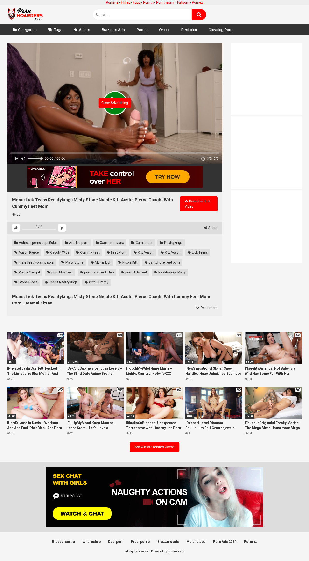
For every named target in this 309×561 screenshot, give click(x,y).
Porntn (148, 2)
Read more (209, 308)
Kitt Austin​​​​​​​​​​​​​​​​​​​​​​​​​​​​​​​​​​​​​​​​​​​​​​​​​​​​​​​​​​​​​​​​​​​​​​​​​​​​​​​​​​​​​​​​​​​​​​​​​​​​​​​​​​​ (145, 252)
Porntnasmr (165, 2)
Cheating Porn (220, 30)
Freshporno (140, 542)
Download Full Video (197, 203)
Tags (58, 30)
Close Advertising (114, 103)
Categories (27, 30)
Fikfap (125, 2)
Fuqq (136, 2)
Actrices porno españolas (37, 243)
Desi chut (189, 30)
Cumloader (144, 243)
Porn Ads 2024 (224, 542)
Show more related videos (155, 447)
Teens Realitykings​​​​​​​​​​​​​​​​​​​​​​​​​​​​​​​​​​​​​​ (62, 282)
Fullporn (183, 2)
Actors (84, 30)
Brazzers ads (168, 542)
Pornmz (112, 2)
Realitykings (173, 243)
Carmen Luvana (111, 243)
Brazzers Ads (113, 30)
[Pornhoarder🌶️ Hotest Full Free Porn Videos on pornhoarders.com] (25, 14)
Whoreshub (92, 542)
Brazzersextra (63, 542)
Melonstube (195, 542)
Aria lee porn (78, 243)
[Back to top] (292, 546)
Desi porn (116, 542)
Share (213, 228)
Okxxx (164, 30)
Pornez (197, 2)
